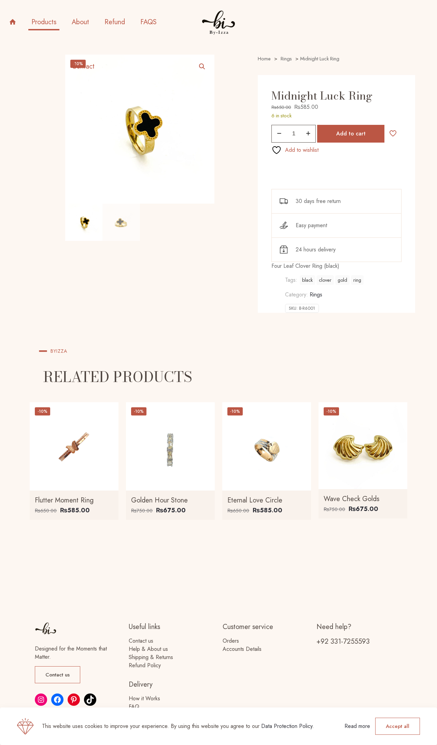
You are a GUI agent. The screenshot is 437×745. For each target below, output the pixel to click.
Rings (316, 294)
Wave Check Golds (351, 499)
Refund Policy (145, 665)
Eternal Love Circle (254, 500)
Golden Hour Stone (159, 500)
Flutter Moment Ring (64, 500)
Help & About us (148, 649)
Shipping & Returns (151, 657)
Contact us (141, 641)
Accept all (397, 726)
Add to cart (351, 133)
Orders (231, 641)
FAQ (134, 707)
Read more (357, 726)
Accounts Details (242, 649)
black (307, 280)
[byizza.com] (218, 22)
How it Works (144, 698)
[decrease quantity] (279, 134)
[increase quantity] (308, 134)
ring (357, 280)
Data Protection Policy (286, 726)
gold (342, 280)
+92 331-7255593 (343, 641)
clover (325, 280)
